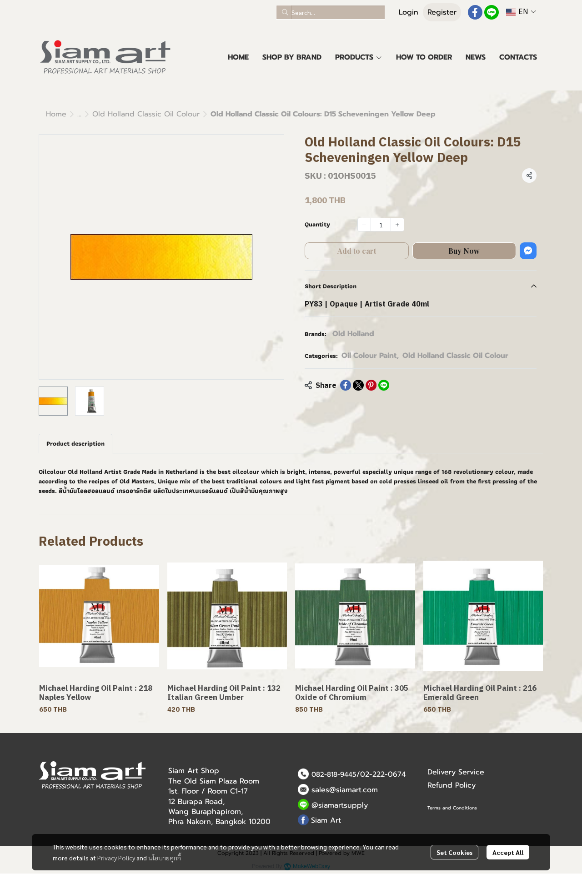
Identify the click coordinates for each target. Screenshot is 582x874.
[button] (330, 12)
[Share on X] (358, 385)
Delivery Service (455, 772)
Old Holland (353, 333)
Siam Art (326, 820)
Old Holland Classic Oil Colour (146, 114)
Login (408, 12)
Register (442, 12)
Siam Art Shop (193, 770)
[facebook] (475, 12)
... (79, 114)
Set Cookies (454, 852)
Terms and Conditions (452, 807)
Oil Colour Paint (370, 355)
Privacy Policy (116, 858)
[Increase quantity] (397, 224)
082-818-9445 (333, 774)
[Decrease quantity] (364, 224)
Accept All (507, 852)
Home (56, 114)
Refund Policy (451, 785)
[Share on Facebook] (345, 385)
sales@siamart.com (344, 789)
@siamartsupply (339, 805)
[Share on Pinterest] (371, 385)
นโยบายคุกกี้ (164, 858)
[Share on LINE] (383, 385)
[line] (491, 12)
